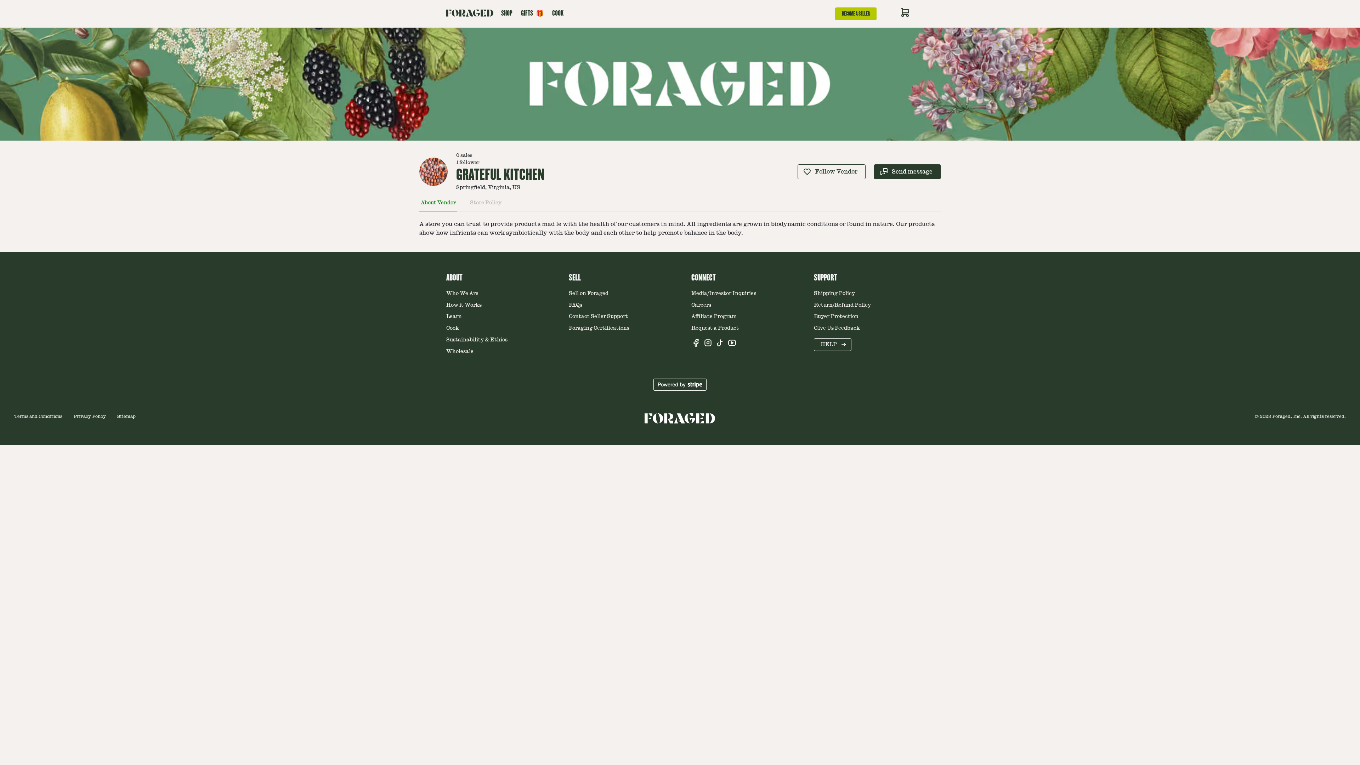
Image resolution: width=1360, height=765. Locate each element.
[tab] (438, 205)
